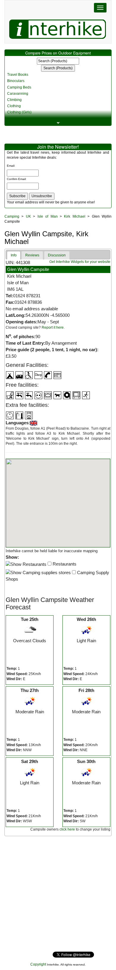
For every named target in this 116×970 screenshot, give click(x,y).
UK (28, 216)
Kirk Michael (74, 216)
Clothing (14, 106)
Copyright (38, 964)
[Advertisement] (58, 894)
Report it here (53, 327)
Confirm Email (16, 179)
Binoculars (15, 81)
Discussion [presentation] (57, 255)
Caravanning (17, 93)
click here (67, 829)
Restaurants (63, 563)
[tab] (14, 255)
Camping (11, 216)
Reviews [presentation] (32, 255)
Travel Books (17, 75)
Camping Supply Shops (57, 576)
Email (10, 165)
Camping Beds (19, 87)
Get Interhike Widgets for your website (79, 262)
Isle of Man (47, 216)
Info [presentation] (14, 255)
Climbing (14, 100)
